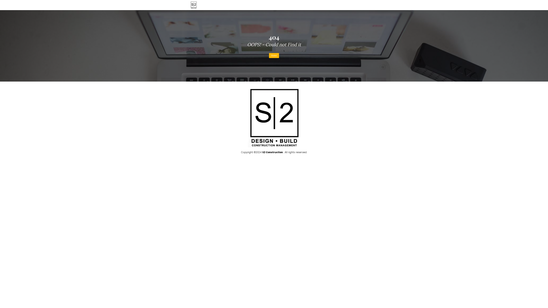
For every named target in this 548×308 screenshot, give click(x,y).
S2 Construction (272, 152)
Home (274, 55)
